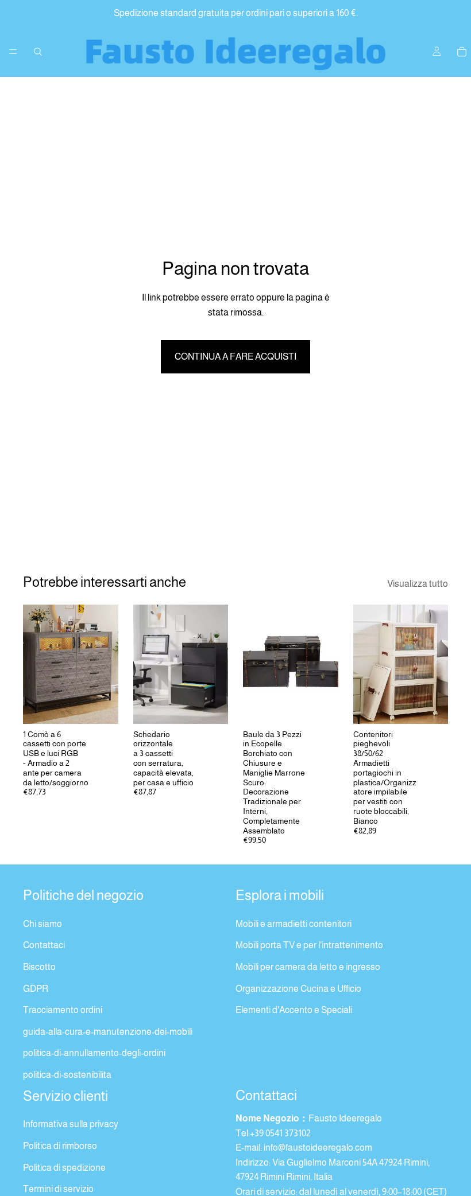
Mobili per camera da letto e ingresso (307, 967)
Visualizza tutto (417, 584)
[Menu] (13, 51)
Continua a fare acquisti (235, 356)
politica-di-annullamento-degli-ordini (94, 1053)
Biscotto (39, 967)
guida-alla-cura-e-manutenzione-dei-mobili (107, 1032)
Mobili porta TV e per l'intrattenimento (309, 945)
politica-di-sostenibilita (67, 1075)
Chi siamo (42, 924)
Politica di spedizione (64, 1167)
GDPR (35, 988)
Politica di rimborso (60, 1146)
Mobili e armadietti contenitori (293, 924)
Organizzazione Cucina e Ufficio (298, 988)
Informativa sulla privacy (70, 1124)
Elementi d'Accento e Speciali (293, 1010)
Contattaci (44, 945)
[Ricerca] (38, 51)
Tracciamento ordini (62, 1010)
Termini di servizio (58, 1189)
